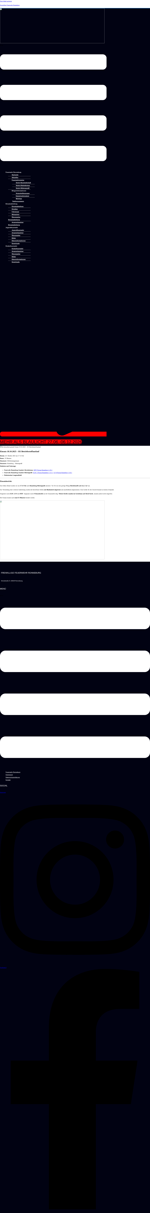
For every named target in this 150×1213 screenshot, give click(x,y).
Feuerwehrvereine (18, 180)
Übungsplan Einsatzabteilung (14, 218)
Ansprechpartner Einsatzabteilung (15, 224)
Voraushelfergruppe (23, 193)
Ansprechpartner (17, 233)
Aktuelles (15, 177)
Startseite (15, 175)
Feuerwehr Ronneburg (13, 772)
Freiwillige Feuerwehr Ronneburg (10, 5)
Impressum (9, 775)
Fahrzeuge (15, 212)
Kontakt (8, 780)
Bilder (14, 238)
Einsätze (15, 209)
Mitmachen (15, 214)
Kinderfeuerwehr (17, 248)
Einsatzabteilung (17, 206)
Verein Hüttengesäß (22, 188)
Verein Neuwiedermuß (23, 182)
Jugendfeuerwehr (18, 230)
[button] (53, 107)
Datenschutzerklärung (13, 777)
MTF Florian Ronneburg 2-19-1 (43, 470)
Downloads (16, 243)
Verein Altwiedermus (23, 185)
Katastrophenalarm (22, 196)
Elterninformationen (19, 241)
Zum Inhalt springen (6, 1)
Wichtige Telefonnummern (18, 200)
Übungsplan (16, 235)
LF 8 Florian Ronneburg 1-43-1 (63, 472)
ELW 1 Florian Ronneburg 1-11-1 (43, 472)
